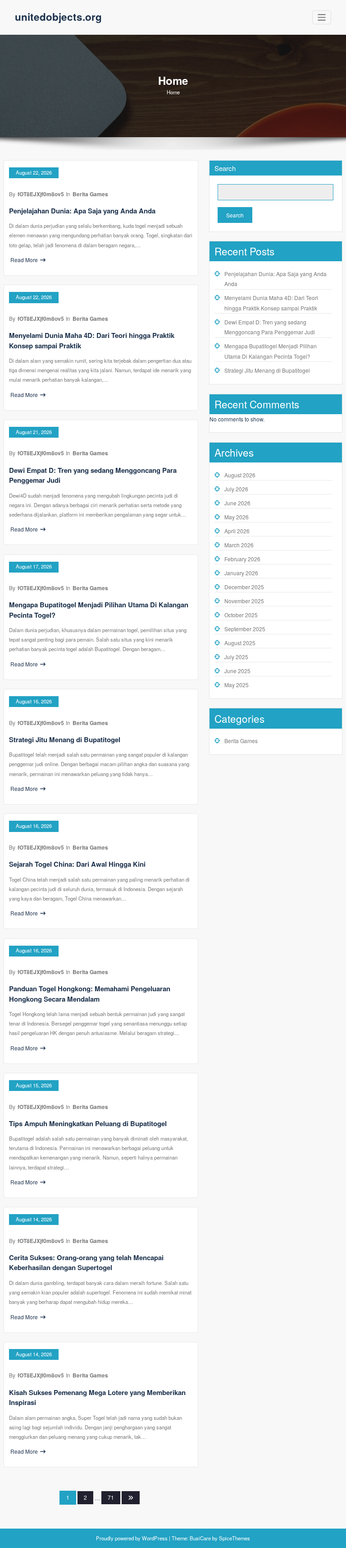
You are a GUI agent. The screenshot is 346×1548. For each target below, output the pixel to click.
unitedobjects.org (58, 16)
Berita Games (90, 194)
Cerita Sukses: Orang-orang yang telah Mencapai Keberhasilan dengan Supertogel (86, 1262)
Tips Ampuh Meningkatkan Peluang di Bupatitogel (88, 1123)
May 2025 (236, 685)
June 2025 (237, 671)
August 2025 (239, 643)
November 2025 (244, 601)
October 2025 (241, 615)
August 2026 (239, 475)
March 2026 (239, 545)
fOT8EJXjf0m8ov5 (41, 194)
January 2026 (241, 573)
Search (225, 168)
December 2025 (244, 587)
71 (111, 1497)
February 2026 (242, 559)
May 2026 (236, 517)
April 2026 (237, 531)
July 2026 (236, 489)
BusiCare (201, 1538)
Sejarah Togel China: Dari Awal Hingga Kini (77, 864)
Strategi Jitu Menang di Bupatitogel (64, 739)
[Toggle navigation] (322, 17)
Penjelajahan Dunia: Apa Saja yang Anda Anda (82, 211)
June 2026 (237, 503)
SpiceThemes (234, 1538)
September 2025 (244, 629)
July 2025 (236, 657)
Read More (24, 259)
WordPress (155, 1538)
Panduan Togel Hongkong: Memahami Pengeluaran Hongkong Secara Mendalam (89, 994)
